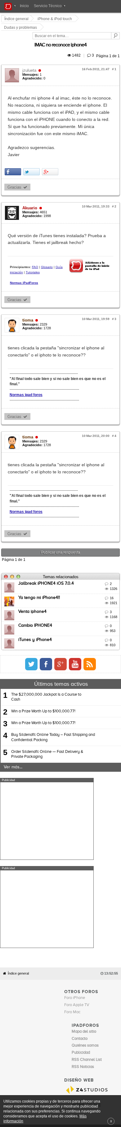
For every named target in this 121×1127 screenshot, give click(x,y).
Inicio (24, 6)
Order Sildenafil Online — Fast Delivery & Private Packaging (47, 683)
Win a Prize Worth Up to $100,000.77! (43, 640)
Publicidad (90, 972)
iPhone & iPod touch (55, 19)
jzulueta (30, 55)
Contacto (73, 972)
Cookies (57, 972)
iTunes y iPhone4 (36, 569)
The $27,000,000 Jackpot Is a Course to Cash (46, 626)
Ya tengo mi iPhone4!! (40, 527)
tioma (28, 274)
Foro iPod (80, 960)
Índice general (18, 815)
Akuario (30, 171)
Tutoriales (87, 222)
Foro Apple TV (76, 846)
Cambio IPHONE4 (36, 555)
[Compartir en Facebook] (14, 135)
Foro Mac (72, 853)
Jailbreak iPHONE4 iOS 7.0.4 (47, 512)
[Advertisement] (46, 750)
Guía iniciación (67, 222)
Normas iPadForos (25, 233)
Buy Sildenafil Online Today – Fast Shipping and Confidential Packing (53, 666)
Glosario (48, 222)
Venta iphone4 (33, 541)
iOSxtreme (81, 952)
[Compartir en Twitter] (32, 135)
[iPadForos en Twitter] (86, 593)
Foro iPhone (74, 839)
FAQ (36, 222)
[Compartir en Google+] (51, 135)
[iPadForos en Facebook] (101, 593)
